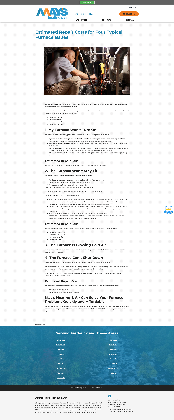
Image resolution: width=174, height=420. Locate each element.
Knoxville (61, 354)
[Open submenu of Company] (137, 20)
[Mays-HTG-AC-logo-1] (52, 7)
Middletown (61, 359)
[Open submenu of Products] (114, 20)
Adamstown (61, 340)
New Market (61, 368)
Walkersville (61, 378)
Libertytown (113, 354)
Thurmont (60, 373)
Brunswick (113, 340)
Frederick (60, 349)
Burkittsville (113, 345)
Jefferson (113, 349)
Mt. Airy (60, 364)
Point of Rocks (113, 368)
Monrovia (113, 359)
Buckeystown (60, 345)
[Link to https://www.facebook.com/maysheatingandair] (109, 396)
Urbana (113, 373)
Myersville (113, 364)
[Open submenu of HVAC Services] (90, 20)
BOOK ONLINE (87, 2)
